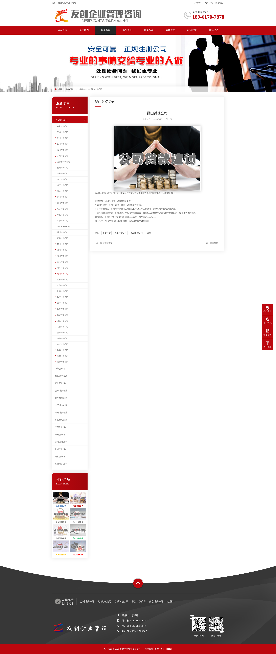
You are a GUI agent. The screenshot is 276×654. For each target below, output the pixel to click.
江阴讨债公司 (62, 221)
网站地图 (219, 3)
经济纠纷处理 (61, 405)
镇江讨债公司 (62, 185)
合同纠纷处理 (61, 412)
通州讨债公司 (62, 232)
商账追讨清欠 (61, 376)
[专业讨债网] (102, 16)
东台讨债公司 (62, 209)
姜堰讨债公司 (62, 332)
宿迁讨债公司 (62, 179)
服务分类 (148, 30)
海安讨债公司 (62, 362)
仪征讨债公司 (62, 321)
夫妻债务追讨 (61, 456)
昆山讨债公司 (96, 89)
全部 (149, 233)
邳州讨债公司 (62, 244)
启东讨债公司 (62, 279)
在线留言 (192, 30)
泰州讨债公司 (62, 197)
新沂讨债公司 (62, 315)
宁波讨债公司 (122, 601)
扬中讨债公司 (62, 309)
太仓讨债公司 (62, 327)
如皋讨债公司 (62, 268)
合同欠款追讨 (61, 442)
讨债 (143, 221)
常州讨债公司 (62, 138)
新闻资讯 (127, 30)
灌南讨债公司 (62, 356)
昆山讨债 (106, 233)
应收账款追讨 (61, 383)
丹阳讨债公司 (62, 291)
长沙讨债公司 (139, 601)
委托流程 (170, 30)
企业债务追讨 (61, 369)
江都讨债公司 (62, 285)
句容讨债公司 (62, 350)
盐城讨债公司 (62, 168)
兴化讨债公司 (62, 203)
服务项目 (105, 30)
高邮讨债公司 (62, 338)
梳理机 (169, 601)
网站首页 (62, 30)
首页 (60, 89)
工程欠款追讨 (61, 427)
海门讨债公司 (62, 250)
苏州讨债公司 (62, 156)
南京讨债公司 (62, 126)
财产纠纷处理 (61, 398)
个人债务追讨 (82, 89)
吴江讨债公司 (62, 297)
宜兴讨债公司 (62, 238)
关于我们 (198, 3)
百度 (157, 649)
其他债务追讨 (61, 464)
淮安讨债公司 (62, 173)
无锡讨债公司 (62, 132)
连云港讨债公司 (63, 162)
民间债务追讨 (61, 434)
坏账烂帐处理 (61, 420)
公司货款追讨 (61, 449)
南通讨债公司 (62, 191)
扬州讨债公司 (62, 144)
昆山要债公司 (137, 233)
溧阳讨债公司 (62, 256)
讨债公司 (133, 193)
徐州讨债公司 (62, 150)
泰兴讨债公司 (62, 262)
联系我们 (213, 30)
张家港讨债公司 (63, 226)
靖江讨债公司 (62, 303)
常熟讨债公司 (62, 215)
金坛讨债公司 (62, 344)
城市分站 (209, 3)
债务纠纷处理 (61, 390)
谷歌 (162, 649)
